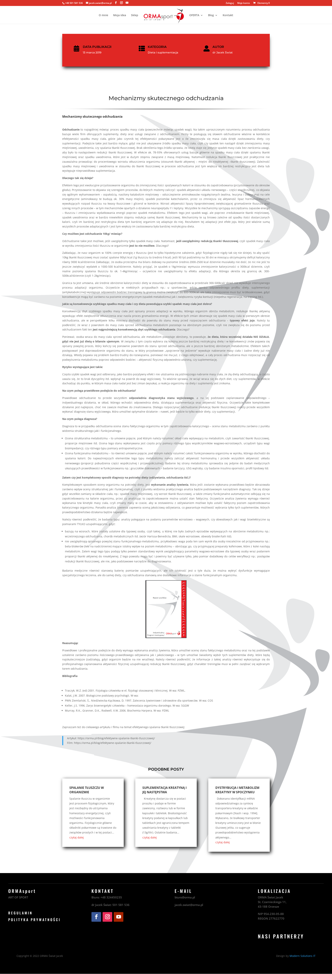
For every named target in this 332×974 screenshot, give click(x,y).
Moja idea (119, 15)
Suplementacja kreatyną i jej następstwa (164, 790)
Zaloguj (230, 3)
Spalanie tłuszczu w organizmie (86, 790)
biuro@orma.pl (185, 897)
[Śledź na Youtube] (118, 917)
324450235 (114, 897)
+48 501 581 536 (74, 3)
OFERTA (194, 15)
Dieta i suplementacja (163, 52)
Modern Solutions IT (302, 956)
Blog (211, 15)
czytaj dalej (76, 837)
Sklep (134, 15)
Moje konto (243, 3)
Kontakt (228, 15)
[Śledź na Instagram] (107, 917)
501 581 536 (120, 905)
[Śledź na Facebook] (96, 917)
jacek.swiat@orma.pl (189, 905)
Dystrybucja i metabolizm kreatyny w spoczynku (237, 790)
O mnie (103, 15)
